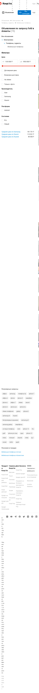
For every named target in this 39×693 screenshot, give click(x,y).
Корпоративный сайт (3, 682)
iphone (13, 398)
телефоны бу (22, 393)
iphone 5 (20, 398)
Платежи (11, 479)
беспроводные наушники (10, 420)
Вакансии (30, 481)
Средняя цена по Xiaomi (10, 134)
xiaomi (27, 402)
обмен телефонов (8, 411)
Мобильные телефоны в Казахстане (13, 455)
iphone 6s (23, 407)
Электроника (8, 40)
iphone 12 (29, 433)
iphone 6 (5, 407)
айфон (5, 393)
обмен (21, 402)
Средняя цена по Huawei (10, 137)
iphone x (5, 402)
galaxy (18, 411)
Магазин (11, 472)
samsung (12, 393)
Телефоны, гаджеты (13, 43)
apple (17, 442)
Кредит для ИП (20, 477)
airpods (20, 437)
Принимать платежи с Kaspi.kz (19, 493)
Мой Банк (12, 483)
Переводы (12, 487)
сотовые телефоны (8, 429)
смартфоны (18, 424)
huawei (15, 415)
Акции (11, 490)
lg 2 (32, 437)
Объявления (9, 12)
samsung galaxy (7, 424)
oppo (21, 433)
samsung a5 (25, 420)
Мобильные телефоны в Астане (11, 452)
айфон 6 (5, 398)
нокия (4, 442)
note (18, 429)
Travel (10, 476)
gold (4, 433)
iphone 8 (25, 411)
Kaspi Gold (5, 474)
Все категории (25, 12)
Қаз (34, 4)
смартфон (29, 398)
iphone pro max (12, 433)
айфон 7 (13, 402)
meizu (4, 437)
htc (33, 429)
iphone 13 (26, 429)
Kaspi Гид (12, 503)
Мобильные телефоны (15, 47)
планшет (12, 437)
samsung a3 (6, 415)
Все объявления (7, 36)
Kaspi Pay (19, 470)
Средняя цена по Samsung (11, 132)
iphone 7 (31, 393)
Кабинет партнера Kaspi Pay (20, 504)
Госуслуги (12, 494)
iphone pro (14, 407)
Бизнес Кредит (20, 473)
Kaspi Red (4, 486)
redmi (11, 442)
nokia (26, 437)
